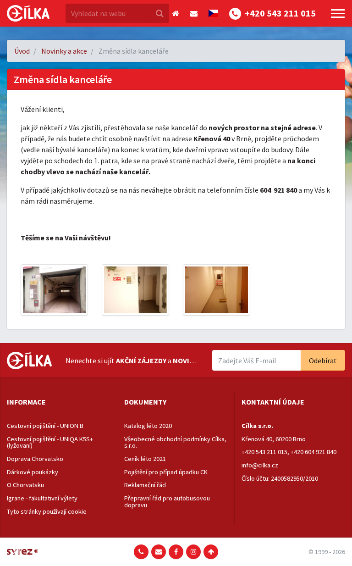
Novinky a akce (64, 50)
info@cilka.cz (260, 465)
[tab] (58, 402)
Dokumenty (145, 401)
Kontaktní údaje (273, 401)
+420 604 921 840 (313, 452)
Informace (26, 401)
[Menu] (337, 13)
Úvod (22, 50)
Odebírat (323, 360)
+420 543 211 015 (264, 452)
